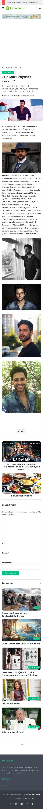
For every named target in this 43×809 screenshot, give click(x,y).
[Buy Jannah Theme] (21, 16)
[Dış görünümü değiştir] (36, 9)
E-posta (5, 553)
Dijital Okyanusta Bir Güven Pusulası (21, 643)
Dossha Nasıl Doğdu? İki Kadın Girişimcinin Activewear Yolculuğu (20, 674)
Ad (3, 543)
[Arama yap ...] (40, 9)
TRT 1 (21, 431)
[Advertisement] (21, 43)
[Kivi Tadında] (15, 8)
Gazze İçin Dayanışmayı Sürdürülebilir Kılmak (14, 614)
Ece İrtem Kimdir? (12, 2)
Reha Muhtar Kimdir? (13, 732)
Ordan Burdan (16, 67)
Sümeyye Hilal (8, 96)
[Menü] (3, 9)
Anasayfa (6, 67)
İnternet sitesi (7, 563)
